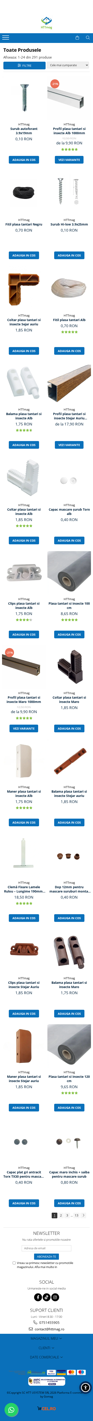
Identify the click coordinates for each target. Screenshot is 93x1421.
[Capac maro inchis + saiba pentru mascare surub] (69, 1140)
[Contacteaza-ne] (66, 37)
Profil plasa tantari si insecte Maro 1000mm (24, 699)
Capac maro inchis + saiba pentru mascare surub (69, 1174)
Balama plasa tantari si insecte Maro (69, 984)
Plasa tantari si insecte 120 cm (69, 1078)
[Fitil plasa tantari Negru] (24, 193)
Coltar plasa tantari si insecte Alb (24, 511)
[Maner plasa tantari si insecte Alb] (24, 761)
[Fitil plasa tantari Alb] (69, 288)
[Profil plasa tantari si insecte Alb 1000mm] (69, 98)
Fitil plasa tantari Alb (69, 320)
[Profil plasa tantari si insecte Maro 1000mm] (24, 667)
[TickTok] (47, 1297)
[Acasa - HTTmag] (46, 23)
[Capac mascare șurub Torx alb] (69, 478)
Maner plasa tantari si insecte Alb (24, 793)
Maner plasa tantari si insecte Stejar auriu (24, 1078)
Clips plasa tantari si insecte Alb (24, 605)
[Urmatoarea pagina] (83, 1215)
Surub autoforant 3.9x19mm (23, 131)
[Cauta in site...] (88, 37)
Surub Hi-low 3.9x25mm (69, 224)
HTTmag (24, 124)
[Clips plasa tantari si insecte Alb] (24, 573)
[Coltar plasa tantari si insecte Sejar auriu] (24, 288)
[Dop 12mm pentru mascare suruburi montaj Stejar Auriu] (69, 855)
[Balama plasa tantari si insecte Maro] (69, 951)
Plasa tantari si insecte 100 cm (69, 605)
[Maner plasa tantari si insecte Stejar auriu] (24, 1046)
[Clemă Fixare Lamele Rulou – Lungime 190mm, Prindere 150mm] (24, 855)
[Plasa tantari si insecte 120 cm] (69, 1046)
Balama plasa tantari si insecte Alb (24, 416)
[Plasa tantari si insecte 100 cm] (69, 573)
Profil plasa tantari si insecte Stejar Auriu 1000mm (69, 416)
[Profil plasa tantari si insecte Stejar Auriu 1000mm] (69, 383)
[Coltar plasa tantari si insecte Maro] (69, 667)
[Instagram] (55, 1297)
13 (76, 1215)
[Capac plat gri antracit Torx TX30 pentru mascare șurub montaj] (24, 1140)
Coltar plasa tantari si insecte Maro (69, 699)
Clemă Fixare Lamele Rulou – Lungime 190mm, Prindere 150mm (24, 889)
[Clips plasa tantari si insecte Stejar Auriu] (24, 951)
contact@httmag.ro (49, 1329)
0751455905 (49, 1322)
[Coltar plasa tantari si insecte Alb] (24, 478)
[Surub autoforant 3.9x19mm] (24, 98)
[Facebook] (38, 1297)
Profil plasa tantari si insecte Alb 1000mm (69, 131)
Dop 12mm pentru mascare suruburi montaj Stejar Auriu (69, 889)
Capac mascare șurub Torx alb (69, 511)
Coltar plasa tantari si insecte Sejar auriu (24, 322)
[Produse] (6, 38)
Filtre (26, 65)
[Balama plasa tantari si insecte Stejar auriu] (69, 761)
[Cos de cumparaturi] (77, 37)
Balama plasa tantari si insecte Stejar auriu (69, 793)
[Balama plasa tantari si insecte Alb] (24, 383)
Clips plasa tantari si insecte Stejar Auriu (24, 984)
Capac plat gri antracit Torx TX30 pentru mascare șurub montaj (23, 1174)
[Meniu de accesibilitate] (85, 1387)
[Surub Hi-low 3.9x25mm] (69, 193)
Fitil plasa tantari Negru (23, 224)
